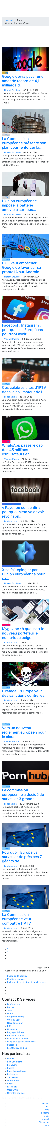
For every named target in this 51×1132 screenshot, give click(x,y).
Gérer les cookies (15, 1093)
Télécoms (44, 1112)
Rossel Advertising (16, 1071)
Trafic (10, 1010)
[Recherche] (48, 10)
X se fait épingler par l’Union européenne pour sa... (23, 574)
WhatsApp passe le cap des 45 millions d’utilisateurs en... (22, 449)
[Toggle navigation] (5, 3)
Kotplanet (12, 1086)
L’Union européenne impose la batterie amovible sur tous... (19, 205)
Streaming (44, 1122)
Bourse (10, 1007)
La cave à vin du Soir (17, 1038)
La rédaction (13, 1004)
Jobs (46, 1125)
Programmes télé (15, 1016)
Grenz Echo (13, 1080)
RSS (9, 1026)
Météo (10, 1013)
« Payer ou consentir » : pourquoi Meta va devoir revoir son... (23, 511)
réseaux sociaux (13, 321)
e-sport (45, 1119)
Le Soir (10, 1058)
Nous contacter (14, 1023)
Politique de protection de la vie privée (26, 982)
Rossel (10, 1068)
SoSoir (10, 1083)
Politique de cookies (17, 976)
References (12, 1074)
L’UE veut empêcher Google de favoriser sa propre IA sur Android (21, 267)
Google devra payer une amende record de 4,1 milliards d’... (22, 80)
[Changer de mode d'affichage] (47, 7)
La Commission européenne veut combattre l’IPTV (16, 918)
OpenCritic (12, 1090)
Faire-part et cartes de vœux (21, 1041)
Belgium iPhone (14, 1061)
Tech (7, 135)
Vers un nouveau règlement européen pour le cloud (24, 732)
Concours (12, 1029)
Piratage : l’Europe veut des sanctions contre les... (24, 693)
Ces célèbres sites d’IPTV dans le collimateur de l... (24, 389)
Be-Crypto (12, 1065)
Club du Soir (13, 1019)
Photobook (12, 1044)
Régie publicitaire (15, 1032)
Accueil (9, 20)
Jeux (46, 1116)
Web (7, 259)
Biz (6, 72)
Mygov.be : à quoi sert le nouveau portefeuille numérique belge (23, 633)
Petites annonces (15, 1035)
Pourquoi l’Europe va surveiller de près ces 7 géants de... (22, 856)
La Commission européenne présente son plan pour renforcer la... (24, 143)
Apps (7, 441)
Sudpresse (12, 1077)
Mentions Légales (15, 979)
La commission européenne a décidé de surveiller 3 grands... (23, 794)
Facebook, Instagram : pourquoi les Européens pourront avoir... (22, 329)
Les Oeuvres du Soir (17, 1048)
